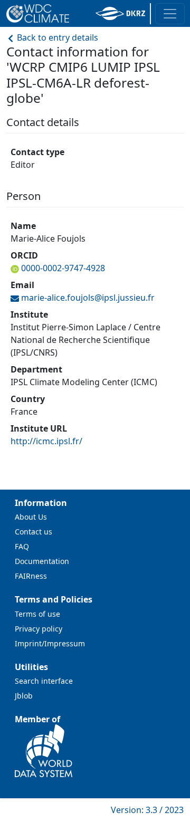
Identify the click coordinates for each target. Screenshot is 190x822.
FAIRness (31, 576)
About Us (31, 517)
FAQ (22, 546)
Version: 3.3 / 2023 (147, 810)
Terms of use (37, 614)
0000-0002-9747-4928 (63, 268)
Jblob (24, 696)
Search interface (44, 681)
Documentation (42, 561)
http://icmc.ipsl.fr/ (46, 441)
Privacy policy (38, 629)
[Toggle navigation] (170, 13)
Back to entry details (56, 37)
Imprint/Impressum (50, 643)
